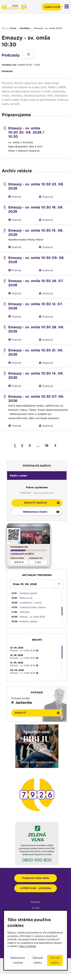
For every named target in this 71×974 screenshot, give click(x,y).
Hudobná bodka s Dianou (33, 607)
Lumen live (50, 7)
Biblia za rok (26, 598)
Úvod (13, 28)
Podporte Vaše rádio (35, 878)
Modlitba (25, 28)
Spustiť (20, 712)
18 (46, 445)
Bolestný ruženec (28, 621)
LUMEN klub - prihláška (35, 888)
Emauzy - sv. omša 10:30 (48, 28)
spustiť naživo (35, 502)
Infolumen (24, 612)
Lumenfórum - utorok (31, 602)
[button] (37, 475)
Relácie (35, 902)
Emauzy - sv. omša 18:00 (32, 616)
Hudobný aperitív (28, 593)
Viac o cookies (27, 946)
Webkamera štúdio (35, 511)
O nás (35, 907)
